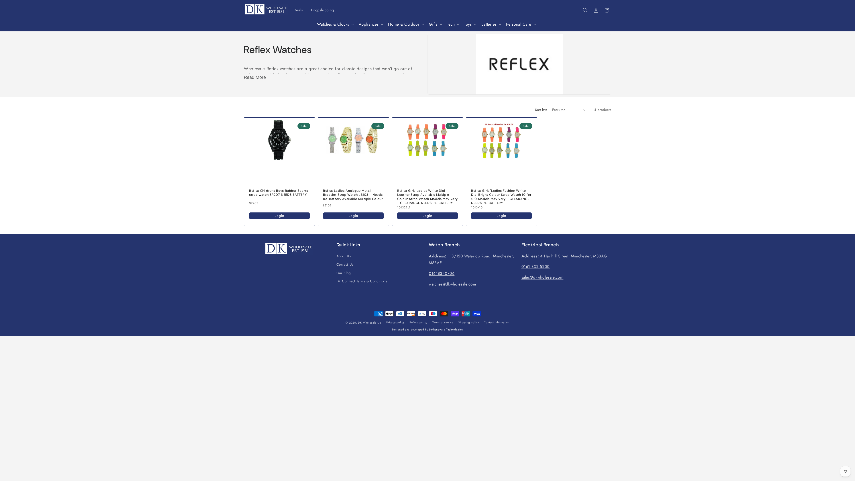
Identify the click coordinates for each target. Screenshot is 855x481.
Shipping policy (468, 322)
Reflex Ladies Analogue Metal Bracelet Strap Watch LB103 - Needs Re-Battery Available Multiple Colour (353, 195)
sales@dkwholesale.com (542, 277)
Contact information (496, 322)
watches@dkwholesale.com (452, 284)
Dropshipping (322, 10)
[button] (335, 24)
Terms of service (442, 322)
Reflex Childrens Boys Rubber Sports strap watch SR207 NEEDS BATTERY (278, 193)
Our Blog (343, 273)
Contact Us (345, 264)
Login (279, 215)
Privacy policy (395, 322)
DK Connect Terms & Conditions (361, 281)
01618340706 (441, 273)
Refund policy (418, 322)
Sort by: (541, 109)
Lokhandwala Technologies (446, 330)
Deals (298, 10)
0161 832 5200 (535, 267)
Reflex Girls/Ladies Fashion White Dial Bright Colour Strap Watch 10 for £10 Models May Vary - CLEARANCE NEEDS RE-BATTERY (501, 197)
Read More (255, 77)
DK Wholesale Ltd (369, 323)
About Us (343, 256)
